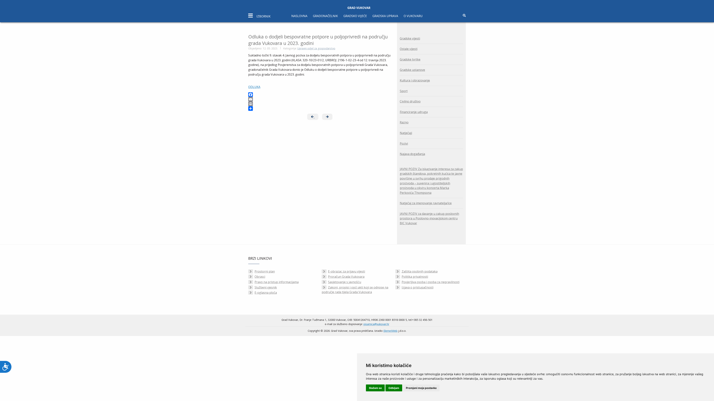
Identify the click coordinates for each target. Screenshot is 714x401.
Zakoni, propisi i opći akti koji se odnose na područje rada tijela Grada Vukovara (355, 289)
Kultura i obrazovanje (415, 80)
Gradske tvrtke (410, 59)
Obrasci (260, 277)
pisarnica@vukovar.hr (376, 324)
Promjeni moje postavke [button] (421, 387)
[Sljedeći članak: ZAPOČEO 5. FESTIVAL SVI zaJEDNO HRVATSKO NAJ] (327, 117)
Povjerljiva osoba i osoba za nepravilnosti (430, 282)
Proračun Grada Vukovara (346, 277)
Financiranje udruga (414, 112)
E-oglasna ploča (266, 293)
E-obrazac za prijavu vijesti (346, 271)
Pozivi (404, 143)
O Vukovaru (413, 16)
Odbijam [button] (393, 387)
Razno (404, 122)
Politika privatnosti (415, 277)
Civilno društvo (410, 101)
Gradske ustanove (412, 70)
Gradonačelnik (325, 16)
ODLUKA (254, 87)
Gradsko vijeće (355, 16)
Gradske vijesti (410, 38)
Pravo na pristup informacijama (277, 282)
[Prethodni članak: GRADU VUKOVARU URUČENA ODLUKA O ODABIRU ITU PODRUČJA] (312, 117)
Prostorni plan (265, 271)
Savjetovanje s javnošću (344, 282)
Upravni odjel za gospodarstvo (316, 48)
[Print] (319, 104)
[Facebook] (319, 94)
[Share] (319, 108)
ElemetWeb (390, 330)
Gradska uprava (385, 16)
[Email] (319, 99)
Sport (404, 91)
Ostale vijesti (408, 49)
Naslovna (299, 16)
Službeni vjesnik (266, 287)
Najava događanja (412, 154)
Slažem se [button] (375, 387)
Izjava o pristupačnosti (417, 287)
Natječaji (406, 133)
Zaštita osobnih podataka (420, 271)
